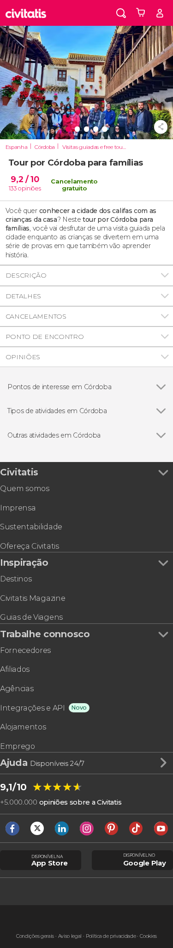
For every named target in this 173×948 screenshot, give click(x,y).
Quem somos (24, 488)
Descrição (26, 275)
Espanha (17, 147)
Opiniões (23, 357)
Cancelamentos (36, 316)
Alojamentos (23, 727)
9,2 (25, 179)
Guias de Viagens (31, 617)
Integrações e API (32, 708)
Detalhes (23, 296)
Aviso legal (70, 936)
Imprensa (18, 508)
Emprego (17, 746)
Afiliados (15, 669)
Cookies (148, 936)
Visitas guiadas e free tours (94, 147)
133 (13, 188)
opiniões (29, 188)
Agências (16, 688)
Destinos (15, 579)
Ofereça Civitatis (29, 546)
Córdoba (45, 147)
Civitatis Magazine (32, 598)
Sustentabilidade (31, 526)
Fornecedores (25, 650)
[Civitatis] (26, 13)
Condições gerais (35, 936)
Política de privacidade (111, 936)
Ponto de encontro (45, 336)
